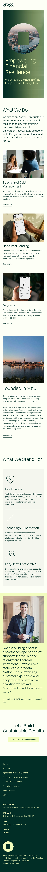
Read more (7, 204)
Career (5, 795)
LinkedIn (6, 833)
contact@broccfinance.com (14, 824)
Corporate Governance (12, 782)
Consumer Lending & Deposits (15, 777)
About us (6, 768)
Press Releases (9, 790)
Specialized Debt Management (23, 739)
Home (5, 764)
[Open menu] (42, 5)
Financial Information (11, 786)
